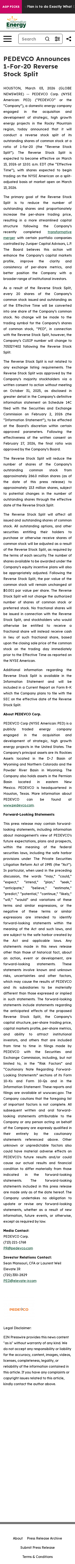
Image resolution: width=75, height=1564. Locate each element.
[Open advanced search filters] (57, 39)
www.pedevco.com (18, 805)
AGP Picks (10, 7)
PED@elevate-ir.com (19, 1281)
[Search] (47, 39)
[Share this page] (69, 39)
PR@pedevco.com (18, 1248)
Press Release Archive (44, 1538)
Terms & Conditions (37, 1557)
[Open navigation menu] (7, 39)
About (18, 1538)
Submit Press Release (37, 1547)
